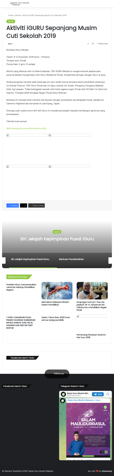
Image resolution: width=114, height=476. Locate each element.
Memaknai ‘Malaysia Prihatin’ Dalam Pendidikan (55, 303)
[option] (57, 240)
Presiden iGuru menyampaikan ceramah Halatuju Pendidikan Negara (21, 287)
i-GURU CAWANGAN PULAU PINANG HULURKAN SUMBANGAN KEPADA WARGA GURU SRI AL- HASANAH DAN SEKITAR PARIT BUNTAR (20, 322)
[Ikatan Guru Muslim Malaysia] (23, 4)
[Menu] (3, 5)
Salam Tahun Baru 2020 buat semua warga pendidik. (56, 318)
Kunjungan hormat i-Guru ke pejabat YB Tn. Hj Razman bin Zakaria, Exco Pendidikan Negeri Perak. (92, 306)
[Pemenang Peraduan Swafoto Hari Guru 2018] (92, 323)
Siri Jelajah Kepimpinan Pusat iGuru (57, 239)
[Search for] (110, 5)
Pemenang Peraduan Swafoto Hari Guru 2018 (91, 336)
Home (10, 15)
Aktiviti (18, 15)
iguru (10, 44)
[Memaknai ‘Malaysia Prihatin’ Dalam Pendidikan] (57, 290)
